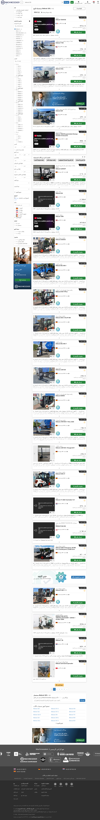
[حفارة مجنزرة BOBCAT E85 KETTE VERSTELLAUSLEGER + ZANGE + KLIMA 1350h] (44, 622)
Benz (18, 31)
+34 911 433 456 (20, 771)
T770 (20, 82)
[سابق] (34, 25)
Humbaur (19, 46)
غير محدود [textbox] (18, 205)
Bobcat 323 (36, 717)
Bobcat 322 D (37, 714)
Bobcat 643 (72, 711)
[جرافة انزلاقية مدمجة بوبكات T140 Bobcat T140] (44, 49)
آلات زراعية (19, 15)
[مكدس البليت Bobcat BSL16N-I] (44, 271)
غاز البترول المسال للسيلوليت (66, 160)
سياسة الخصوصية (40, 817)
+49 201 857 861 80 (70, 769)
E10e (20, 72)
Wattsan (19, 54)
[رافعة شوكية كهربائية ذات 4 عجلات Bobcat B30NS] (44, 401)
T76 (19, 79)
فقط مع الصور (20, 239)
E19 (19, 74)
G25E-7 (20, 126)
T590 (20, 80)
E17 (19, 68)
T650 (20, 84)
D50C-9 (20, 104)
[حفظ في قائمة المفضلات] (85, 20)
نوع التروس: (16, 186)
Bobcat (19, 29)
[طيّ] (59, 37)
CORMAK (19, 42)
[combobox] (22, 205)
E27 (19, 70)
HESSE (18, 52)
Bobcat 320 (36, 708)
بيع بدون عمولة (22, 280)
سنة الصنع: (16, 152)
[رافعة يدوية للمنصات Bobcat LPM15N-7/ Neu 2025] (44, 427)
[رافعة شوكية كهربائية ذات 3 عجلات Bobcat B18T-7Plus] (44, 297)
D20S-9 (20, 110)
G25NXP (20, 128)
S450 (20, 119)
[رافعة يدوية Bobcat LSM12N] (44, 375)
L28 (19, 138)
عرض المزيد (60, 723)
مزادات (18, 233)
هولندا (20, 210)
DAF (17, 55)
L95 (19, 136)
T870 (20, 86)
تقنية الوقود (58, 778)
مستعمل (18, 225)
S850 (20, 121)
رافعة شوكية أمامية (39, 160)
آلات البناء (19, 13)
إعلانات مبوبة (20, 231)
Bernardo (19, 44)
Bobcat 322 (36, 711)
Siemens (19, 36)
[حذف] (62, 2)
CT (17, 140)
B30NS (20, 93)
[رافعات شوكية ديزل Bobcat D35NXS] (44, 245)
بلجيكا (20, 216)
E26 (19, 66)
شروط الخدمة (34, 817)
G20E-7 (20, 124)
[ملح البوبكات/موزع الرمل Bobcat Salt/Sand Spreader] (44, 669)
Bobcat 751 (72, 714)
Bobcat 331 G (55, 711)
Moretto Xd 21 (17, 778)
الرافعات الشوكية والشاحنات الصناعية (22, 10)
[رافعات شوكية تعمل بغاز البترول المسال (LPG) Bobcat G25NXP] (44, 173)
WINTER (19, 38)
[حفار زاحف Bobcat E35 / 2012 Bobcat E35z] (44, 75)
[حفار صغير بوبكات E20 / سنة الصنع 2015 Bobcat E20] (44, 117)
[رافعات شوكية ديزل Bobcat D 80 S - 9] (44, 596)
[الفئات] (21, 2)
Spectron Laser (50, 778)
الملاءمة (80, 8)
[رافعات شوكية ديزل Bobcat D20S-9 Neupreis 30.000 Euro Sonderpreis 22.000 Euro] (44, 553)
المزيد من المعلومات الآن (78, 577)
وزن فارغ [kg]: (17, 169)
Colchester (19, 48)
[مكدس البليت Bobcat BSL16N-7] (44, 349)
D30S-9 (20, 112)
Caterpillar (19, 40)
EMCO (18, 50)
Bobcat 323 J (36, 720)
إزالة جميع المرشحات (47, 12)
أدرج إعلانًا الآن (80, 103)
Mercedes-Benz (21, 33)
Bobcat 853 (72, 720)
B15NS (20, 97)
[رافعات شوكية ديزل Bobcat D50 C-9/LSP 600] (44, 323)
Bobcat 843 (72, 717)
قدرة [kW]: (16, 157)
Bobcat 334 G (55, 717)
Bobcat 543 (72, 708)
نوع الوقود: (16, 180)
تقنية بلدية (19, 17)
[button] (98, 2)
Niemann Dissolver (39, 778)
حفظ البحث (60, 685)
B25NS (20, 91)
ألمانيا (20, 208)
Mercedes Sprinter (81, 778)
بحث (67, 2)
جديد (18, 223)
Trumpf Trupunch (28, 778)
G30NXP (20, 130)
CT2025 (20, 142)
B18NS (20, 99)
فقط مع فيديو (20, 241)
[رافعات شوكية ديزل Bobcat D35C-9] (44, 480)
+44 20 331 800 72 (21, 769)
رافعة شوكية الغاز (51, 160)
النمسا (20, 212)
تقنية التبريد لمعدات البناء (69, 778)
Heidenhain (20, 34)
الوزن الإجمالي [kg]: (18, 163)
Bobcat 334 (54, 714)
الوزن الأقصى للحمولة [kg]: (20, 174)
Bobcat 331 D (55, 708)
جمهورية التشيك (22, 214)
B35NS (20, 95)
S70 (19, 117)
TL (17, 132)
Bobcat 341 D (55, 720)
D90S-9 (20, 106)
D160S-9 (20, 108)
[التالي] (53, 25)
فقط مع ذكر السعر (20, 150)
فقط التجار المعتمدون (21, 243)
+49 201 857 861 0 (46, 769)
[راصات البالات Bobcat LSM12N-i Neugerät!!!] (44, 454)
